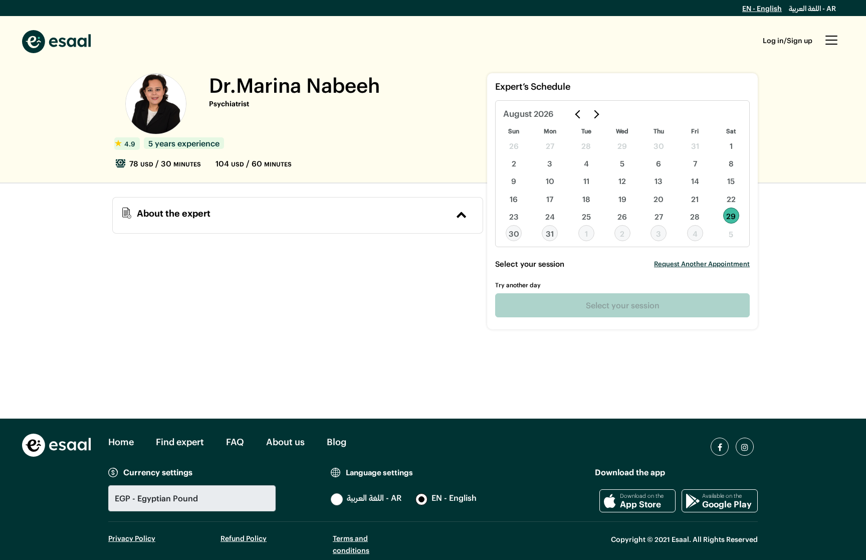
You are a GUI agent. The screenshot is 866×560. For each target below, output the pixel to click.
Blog (336, 441)
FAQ (235, 441)
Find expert (180, 441)
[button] (831, 45)
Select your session (623, 305)
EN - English (762, 8)
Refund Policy (244, 538)
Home (121, 441)
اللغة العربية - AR (812, 8)
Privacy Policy (131, 538)
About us (285, 441)
